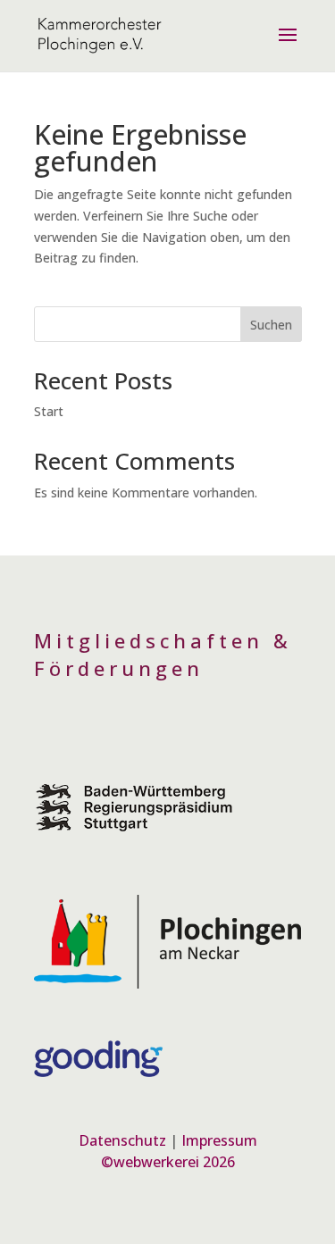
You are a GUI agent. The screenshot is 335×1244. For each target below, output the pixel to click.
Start (48, 411)
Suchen (271, 324)
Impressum (219, 1140)
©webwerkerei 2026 (168, 1162)
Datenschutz (122, 1140)
